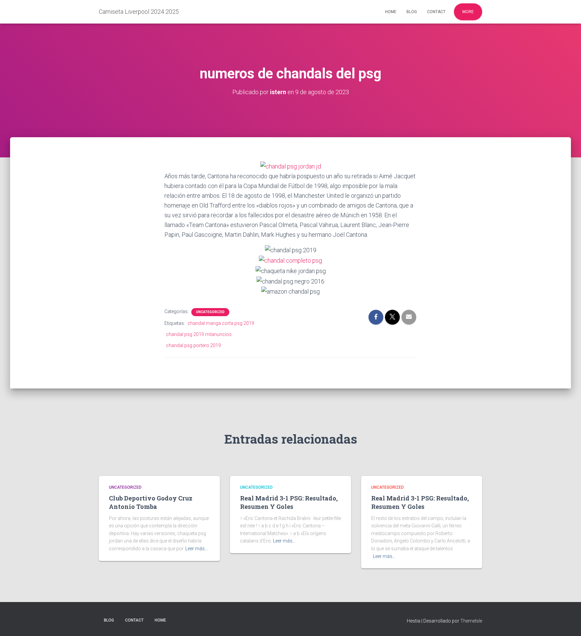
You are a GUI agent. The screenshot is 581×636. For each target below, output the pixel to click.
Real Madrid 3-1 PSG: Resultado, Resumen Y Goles (289, 502)
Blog (411, 11)
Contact (436, 11)
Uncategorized (210, 312)
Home (390, 11)
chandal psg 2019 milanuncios (199, 334)
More (468, 11)
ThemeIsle (471, 621)
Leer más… (196, 548)
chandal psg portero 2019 (193, 345)
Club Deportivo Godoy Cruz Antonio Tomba (150, 502)
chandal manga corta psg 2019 (221, 323)
